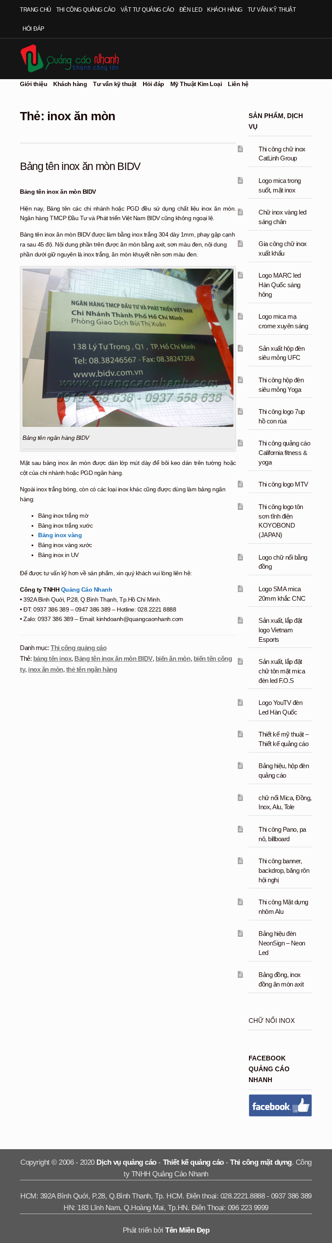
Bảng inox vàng (60, 535)
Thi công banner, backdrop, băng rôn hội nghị (284, 870)
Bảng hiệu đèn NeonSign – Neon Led (282, 943)
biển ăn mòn (173, 658)
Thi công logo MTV (283, 484)
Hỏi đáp (33, 29)
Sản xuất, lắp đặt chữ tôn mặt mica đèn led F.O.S (282, 671)
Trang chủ (35, 9)
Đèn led (190, 9)
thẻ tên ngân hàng (91, 669)
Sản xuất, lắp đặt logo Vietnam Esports (280, 630)
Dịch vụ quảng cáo (126, 1162)
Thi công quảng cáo (85, 9)
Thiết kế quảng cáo (193, 1162)
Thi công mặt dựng (261, 1162)
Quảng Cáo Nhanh (86, 589)
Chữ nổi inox (272, 1020)
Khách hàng (224, 9)
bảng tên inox (52, 658)
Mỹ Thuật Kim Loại (196, 83)
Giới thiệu (33, 83)
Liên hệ (238, 83)
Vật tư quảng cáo (147, 9)
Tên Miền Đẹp (187, 1230)
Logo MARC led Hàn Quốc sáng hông (280, 285)
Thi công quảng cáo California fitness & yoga (284, 452)
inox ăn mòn (45, 669)
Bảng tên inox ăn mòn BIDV (80, 166)
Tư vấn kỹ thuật (272, 9)
